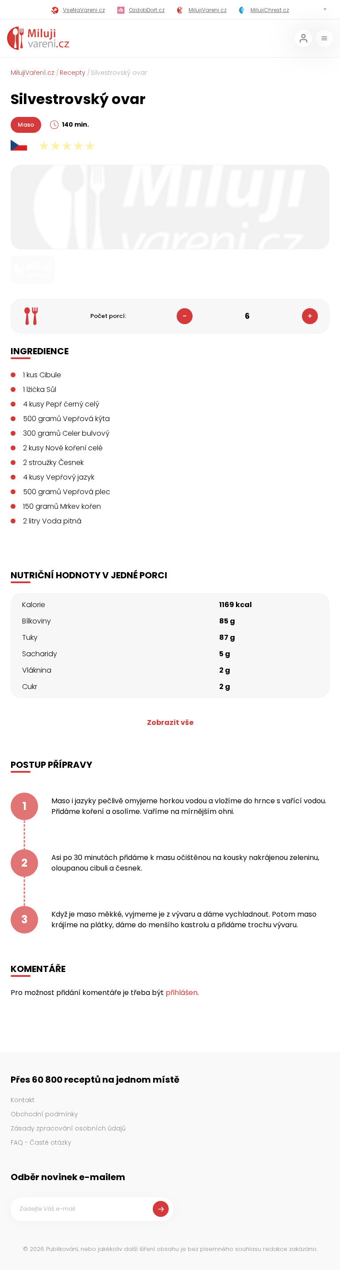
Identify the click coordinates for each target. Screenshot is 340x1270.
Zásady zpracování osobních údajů (68, 1128)
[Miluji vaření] (38, 38)
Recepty (72, 72)
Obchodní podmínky (44, 1114)
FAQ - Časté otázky (41, 1142)
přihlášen (181, 992)
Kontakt (23, 1100)
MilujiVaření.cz (32, 72)
